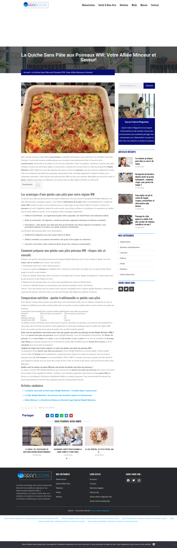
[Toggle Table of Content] (36, 185)
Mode (134, 5)
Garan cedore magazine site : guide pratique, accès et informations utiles (31, 518)
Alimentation (88, 5)
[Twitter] (126, 289)
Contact (155, 5)
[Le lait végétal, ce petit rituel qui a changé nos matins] (99, 436)
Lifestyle (123, 253)
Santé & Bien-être (107, 5)
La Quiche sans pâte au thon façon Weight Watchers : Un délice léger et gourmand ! (61, 391)
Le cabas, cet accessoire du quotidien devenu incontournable (37, 450)
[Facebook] (120, 289)
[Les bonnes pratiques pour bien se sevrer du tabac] (125, 162)
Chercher (149, 86)
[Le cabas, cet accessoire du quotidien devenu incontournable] (36, 436)
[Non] (174, 544)
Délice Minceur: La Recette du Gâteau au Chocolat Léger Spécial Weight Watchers (60, 400)
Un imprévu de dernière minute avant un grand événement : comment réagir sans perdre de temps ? (144, 179)
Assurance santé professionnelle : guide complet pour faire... (68, 450)
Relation (124, 5)
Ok (154, 544)
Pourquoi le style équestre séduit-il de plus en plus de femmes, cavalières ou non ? (145, 220)
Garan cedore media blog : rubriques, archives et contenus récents (113, 521)
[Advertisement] (88, 28)
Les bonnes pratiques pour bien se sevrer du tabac (144, 161)
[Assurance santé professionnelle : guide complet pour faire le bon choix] (68, 436)
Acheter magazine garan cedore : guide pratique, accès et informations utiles (90, 518)
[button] (47, 415)
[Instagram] (131, 289)
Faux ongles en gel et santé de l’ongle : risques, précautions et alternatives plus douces (144, 200)
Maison (144, 5)
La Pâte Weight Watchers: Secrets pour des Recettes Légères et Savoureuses (58, 395)
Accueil (26, 72)
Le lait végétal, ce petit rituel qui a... (99, 450)
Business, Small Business (130, 247)
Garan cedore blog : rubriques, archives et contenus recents (144, 518)
